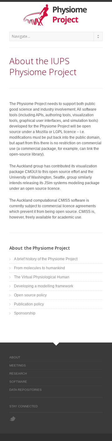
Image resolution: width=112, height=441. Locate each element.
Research (18, 373)
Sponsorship (24, 313)
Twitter (12, 418)
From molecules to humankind (39, 268)
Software (18, 381)
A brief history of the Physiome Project (45, 259)
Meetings (17, 365)
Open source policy (30, 295)
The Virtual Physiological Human (41, 277)
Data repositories (25, 389)
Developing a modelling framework (43, 286)
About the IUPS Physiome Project (42, 66)
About (14, 357)
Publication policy (29, 304)
